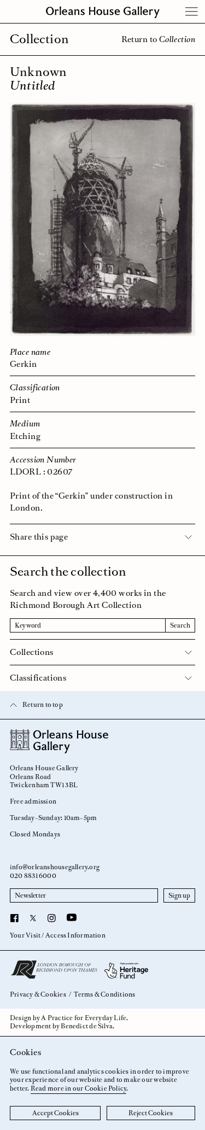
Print (20, 400)
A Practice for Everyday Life (83, 1018)
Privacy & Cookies (38, 995)
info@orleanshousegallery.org (54, 867)
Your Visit (25, 935)
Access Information (75, 935)
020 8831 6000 (33, 875)
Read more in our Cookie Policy (79, 1088)
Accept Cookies (55, 1113)
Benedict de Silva (87, 1026)
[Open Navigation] (192, 11)
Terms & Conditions (104, 995)
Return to (158, 39)
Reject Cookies (150, 1113)
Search (180, 625)
